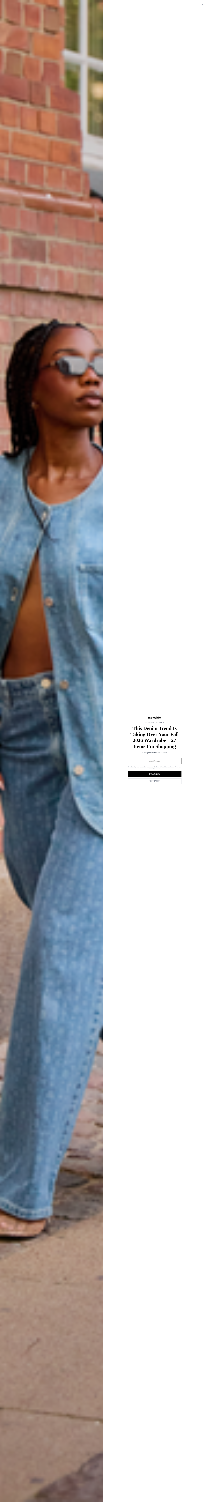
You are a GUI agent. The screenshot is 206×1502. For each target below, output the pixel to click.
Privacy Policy (174, 767)
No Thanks (154, 781)
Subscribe (154, 774)
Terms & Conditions (162, 767)
